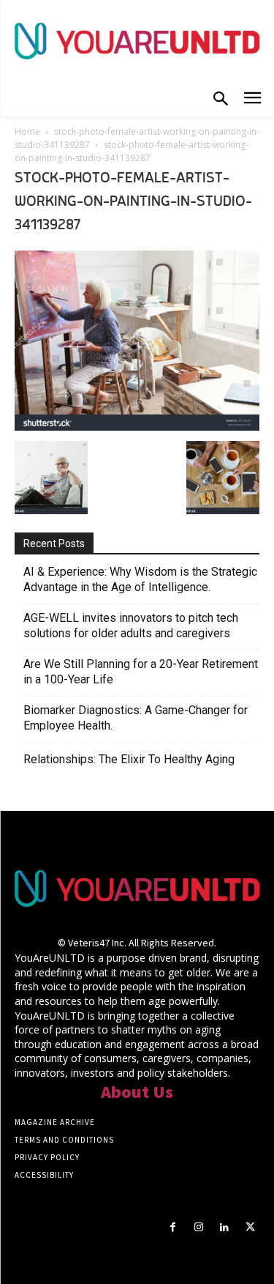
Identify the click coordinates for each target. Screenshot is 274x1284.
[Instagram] (198, 1227)
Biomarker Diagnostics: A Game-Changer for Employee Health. (135, 717)
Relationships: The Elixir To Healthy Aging (129, 759)
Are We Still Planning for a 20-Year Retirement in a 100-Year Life (140, 671)
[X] (250, 1227)
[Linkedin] (225, 1227)
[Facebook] (173, 1227)
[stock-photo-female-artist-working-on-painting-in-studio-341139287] (137, 426)
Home (27, 131)
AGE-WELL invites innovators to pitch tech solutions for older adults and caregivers (130, 625)
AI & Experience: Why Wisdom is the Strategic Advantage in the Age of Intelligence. (140, 579)
